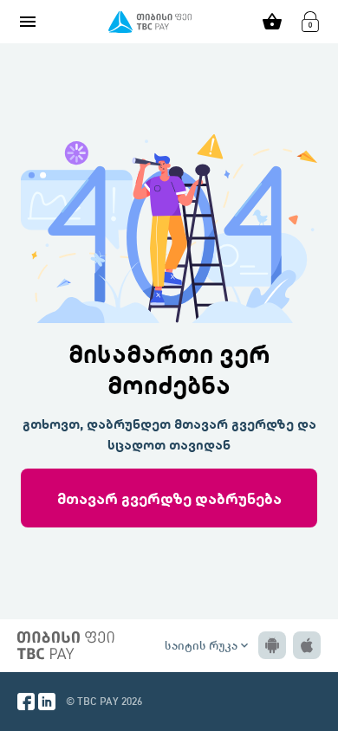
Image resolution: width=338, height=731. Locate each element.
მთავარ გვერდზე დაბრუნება (169, 498)
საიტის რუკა (208, 644)
